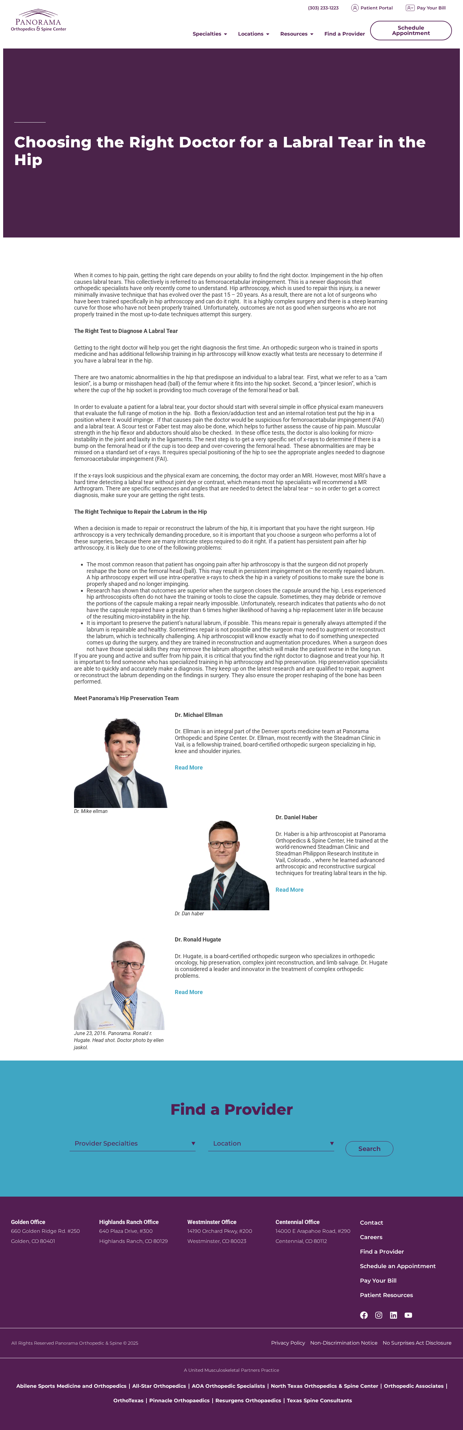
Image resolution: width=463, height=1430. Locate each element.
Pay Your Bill (431, 8)
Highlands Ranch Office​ (129, 1222)
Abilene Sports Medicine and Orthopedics (71, 1386)
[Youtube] (408, 1315)
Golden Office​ (28, 1222)
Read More (189, 767)
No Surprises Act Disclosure (417, 1343)
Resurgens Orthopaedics (248, 1401)
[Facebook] (363, 1315)
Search (369, 1149)
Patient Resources (386, 1295)
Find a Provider (382, 1251)
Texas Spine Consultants (319, 1401)
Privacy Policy (288, 1343)
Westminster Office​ (212, 1222)
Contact (371, 1222)
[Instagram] (378, 1315)
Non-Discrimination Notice (344, 1343)
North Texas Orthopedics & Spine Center (324, 1386)
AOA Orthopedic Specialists (228, 1386)
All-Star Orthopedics (159, 1386)
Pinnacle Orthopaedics (179, 1401)
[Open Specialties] (225, 34)
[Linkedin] (393, 1315)
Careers (371, 1237)
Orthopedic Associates (414, 1386)
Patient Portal (377, 8)
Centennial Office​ (298, 1222)
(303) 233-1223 (323, 8)
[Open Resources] (311, 34)
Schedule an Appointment (398, 1266)
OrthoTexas (128, 1401)
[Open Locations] (267, 34)
